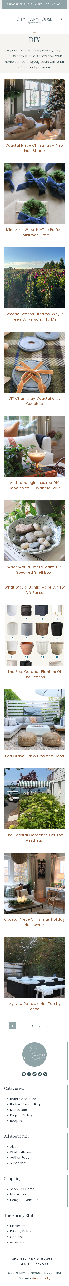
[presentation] (34, 109)
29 (46, 1026)
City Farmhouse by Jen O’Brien (34, 1259)
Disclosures (18, 1226)
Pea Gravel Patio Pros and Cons (34, 755)
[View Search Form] (62, 18)
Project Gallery (21, 1115)
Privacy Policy (20, 1231)
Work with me (20, 1152)
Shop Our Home (22, 1189)
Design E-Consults (24, 1200)
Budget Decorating (25, 1104)
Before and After (23, 1099)
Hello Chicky (41, 1278)
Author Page (20, 1157)
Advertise (17, 1242)
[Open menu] (34, 31)
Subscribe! (18, 1163)
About (15, 1146)
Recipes (16, 1121)
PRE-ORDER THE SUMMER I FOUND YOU (34, 4)
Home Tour (18, 1194)
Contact (16, 1237)
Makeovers (18, 1110)
